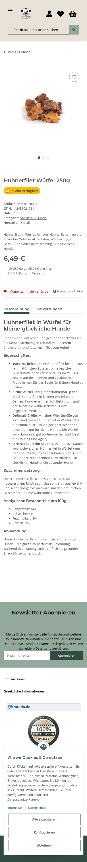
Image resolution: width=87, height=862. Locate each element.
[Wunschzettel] (60, 14)
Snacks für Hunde (33, 218)
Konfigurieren (44, 832)
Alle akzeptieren (44, 819)
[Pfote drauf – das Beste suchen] (74, 30)
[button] (49, 14)
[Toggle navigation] (10, 7)
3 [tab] (48, 157)
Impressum (15, 808)
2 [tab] (43, 157)
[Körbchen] (72, 14)
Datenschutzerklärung (52, 648)
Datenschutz (37, 808)
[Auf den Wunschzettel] (74, 77)
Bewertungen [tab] (49, 309)
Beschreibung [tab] (16, 309)
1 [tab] (39, 157)
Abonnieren (67, 655)
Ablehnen (44, 845)
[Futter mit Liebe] (26, 13)
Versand (38, 273)
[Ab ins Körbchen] (7, 65)
